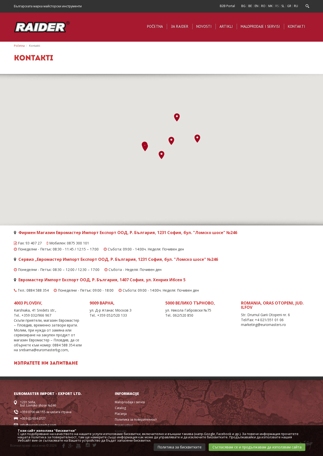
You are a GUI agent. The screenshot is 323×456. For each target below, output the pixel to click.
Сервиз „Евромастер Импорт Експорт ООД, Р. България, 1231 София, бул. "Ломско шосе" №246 (118, 259)
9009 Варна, (102, 303)
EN (256, 6)
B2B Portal (227, 6)
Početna (155, 26)
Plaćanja (121, 414)
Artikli (226, 26)
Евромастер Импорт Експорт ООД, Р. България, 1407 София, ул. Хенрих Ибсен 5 (101, 280)
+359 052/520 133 (112, 315)
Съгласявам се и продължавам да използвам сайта (257, 447)
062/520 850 (183, 315)
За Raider (180, 26)
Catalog (120, 408)
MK (270, 6)
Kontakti (296, 26)
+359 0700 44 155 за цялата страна (45, 412)
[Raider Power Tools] (42, 26)
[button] (145, 147)
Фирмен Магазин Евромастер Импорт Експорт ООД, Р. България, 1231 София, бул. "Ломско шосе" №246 (127, 232)
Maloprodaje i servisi (260, 26)
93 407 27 (33, 243)
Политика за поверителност (136, 419)
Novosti (204, 26)
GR (289, 6)
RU (296, 6)
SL (282, 6)
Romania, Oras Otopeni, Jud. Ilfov (272, 305)
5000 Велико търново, (190, 303)
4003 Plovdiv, (28, 303)
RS (277, 6)
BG (243, 6)
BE (250, 6)
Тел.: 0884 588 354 (33, 290)
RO (263, 6)
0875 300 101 (78, 243)
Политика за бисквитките (179, 447)
